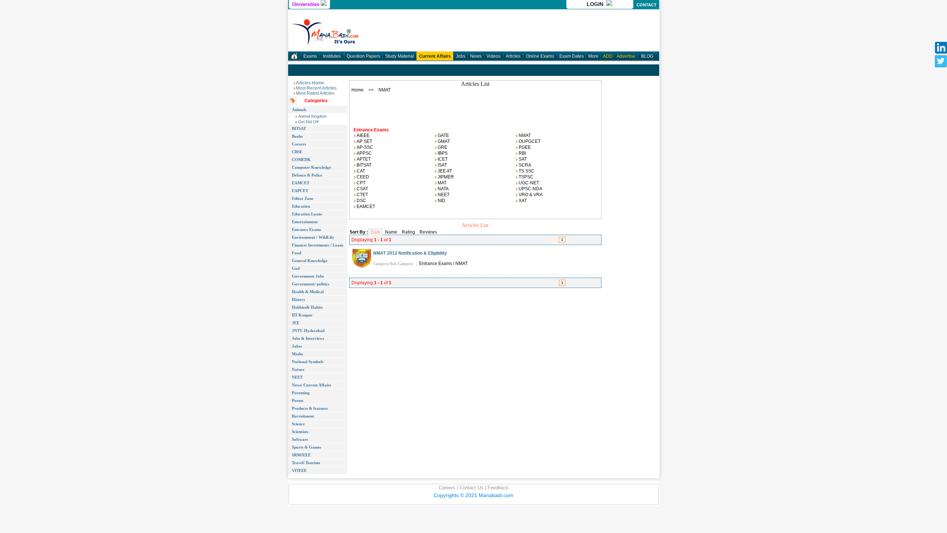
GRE (442, 147)
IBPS (442, 153)
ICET (442, 159)
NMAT (524, 135)
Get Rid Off (308, 122)
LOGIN (596, 4)
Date (375, 232)
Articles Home (310, 83)
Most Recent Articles (316, 88)
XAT (522, 200)
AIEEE (362, 135)
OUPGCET (529, 141)
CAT (360, 171)
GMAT (443, 141)
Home (357, 90)
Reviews (428, 232)
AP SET (363, 141)
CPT (360, 182)
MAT (441, 182)
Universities (306, 4)
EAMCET (365, 206)
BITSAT (363, 165)
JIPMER (445, 177)
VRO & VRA (530, 194)
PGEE (524, 147)
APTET (363, 159)
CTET (361, 194)
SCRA (524, 165)
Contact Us (470, 487)
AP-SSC (364, 147)
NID (441, 200)
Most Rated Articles (315, 93)
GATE (443, 135)
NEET (443, 194)
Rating (408, 232)
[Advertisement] (475, 108)
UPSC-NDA (530, 188)
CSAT (361, 188)
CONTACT (647, 5)
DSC (360, 200)
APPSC (363, 153)
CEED (362, 177)
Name (391, 232)
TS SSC (526, 171)
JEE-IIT (444, 171)
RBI (522, 153)
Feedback (497, 487)
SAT (522, 159)
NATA (443, 188)
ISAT (442, 165)
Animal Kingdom (312, 116)
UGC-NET (528, 182)
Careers (447, 487)
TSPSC (525, 177)
